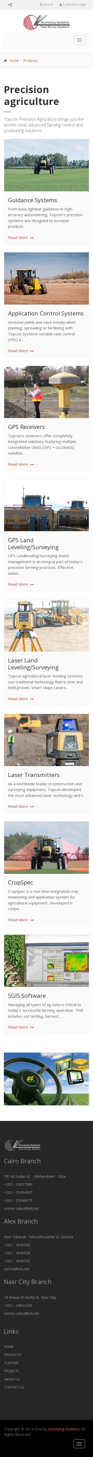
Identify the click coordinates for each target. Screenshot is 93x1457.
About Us (12, 1379)
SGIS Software (27, 995)
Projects (11, 1371)
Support (11, 1363)
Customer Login (74, 4)
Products (30, 60)
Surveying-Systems (64, 1428)
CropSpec (20, 882)
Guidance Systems (32, 200)
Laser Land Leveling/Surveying (33, 663)
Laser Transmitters (34, 775)
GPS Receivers (26, 427)
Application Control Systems (46, 313)
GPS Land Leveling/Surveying (33, 543)
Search (48, 4)
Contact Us (14, 1387)
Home (14, 60)
